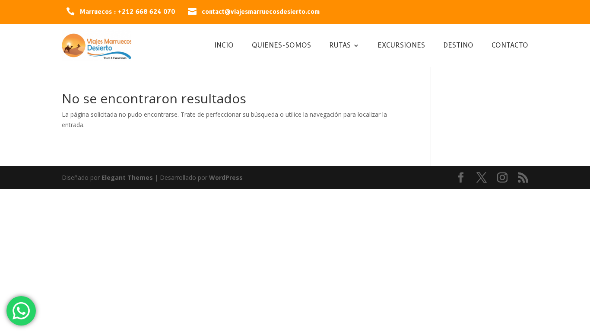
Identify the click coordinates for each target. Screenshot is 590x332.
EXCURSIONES (401, 45)
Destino (458, 45)
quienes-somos (281, 45)
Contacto (510, 45)
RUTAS (340, 45)
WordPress (226, 177)
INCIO (224, 45)
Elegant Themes (127, 177)
